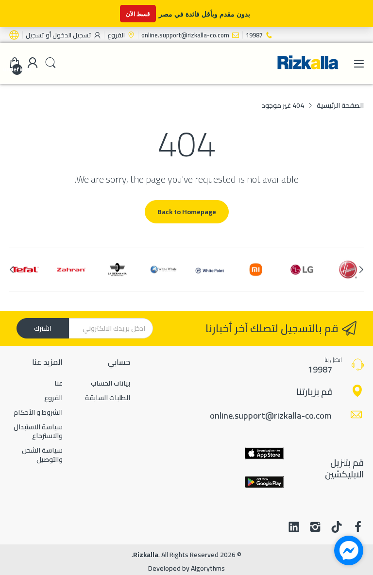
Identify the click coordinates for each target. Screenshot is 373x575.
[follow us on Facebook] (358, 528)
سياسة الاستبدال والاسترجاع (38, 431)
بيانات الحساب (110, 383)
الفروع (53, 397)
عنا (58, 383)
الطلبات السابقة (107, 397)
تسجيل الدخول (71, 35)
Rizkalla (145, 554)
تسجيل (35, 35)
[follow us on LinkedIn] (294, 528)
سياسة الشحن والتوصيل (42, 454)
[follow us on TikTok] (336, 528)
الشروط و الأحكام (38, 412)
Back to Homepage (186, 211)
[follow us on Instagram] (315, 528)
